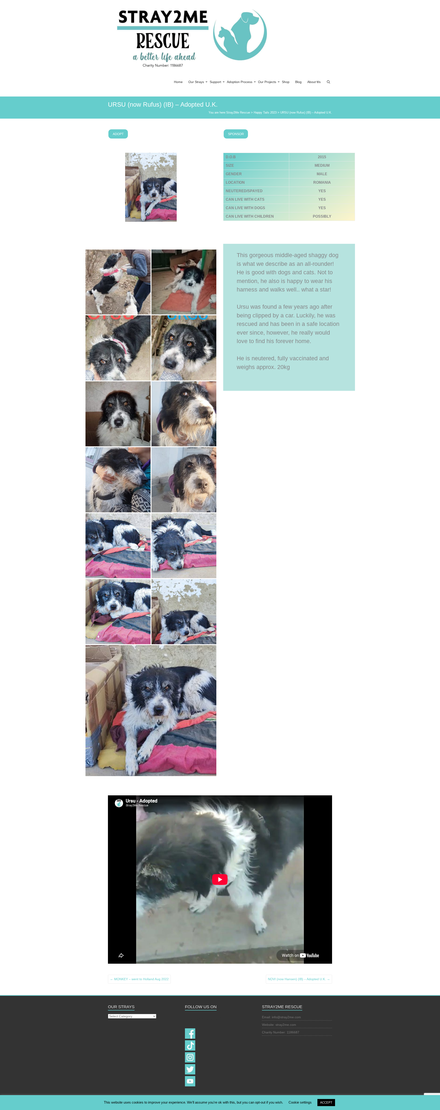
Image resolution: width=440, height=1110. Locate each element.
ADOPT (118, 134)
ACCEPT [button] (326, 1102)
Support (215, 82)
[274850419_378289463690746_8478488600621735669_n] (118, 347)
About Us (314, 82)
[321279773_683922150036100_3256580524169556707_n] (150, 710)
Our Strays (196, 82)
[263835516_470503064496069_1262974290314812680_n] (118, 414)
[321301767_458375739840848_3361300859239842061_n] (184, 611)
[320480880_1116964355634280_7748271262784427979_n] (184, 479)
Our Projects (267, 82)
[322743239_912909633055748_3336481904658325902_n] (184, 545)
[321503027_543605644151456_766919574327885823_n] (118, 611)
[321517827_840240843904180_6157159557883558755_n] (118, 545)
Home (178, 82)
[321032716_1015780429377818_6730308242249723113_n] (184, 414)
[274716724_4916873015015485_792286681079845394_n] (118, 282)
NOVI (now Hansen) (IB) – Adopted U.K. (299, 979)
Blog (298, 82)
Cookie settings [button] (300, 1102)
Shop (285, 82)
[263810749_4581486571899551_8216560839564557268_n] (184, 282)
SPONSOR (236, 134)
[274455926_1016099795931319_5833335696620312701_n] (184, 347)
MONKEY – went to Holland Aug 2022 (139, 979)
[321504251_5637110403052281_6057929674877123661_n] (118, 479)
